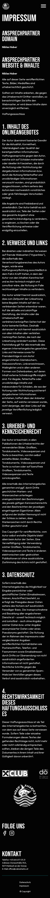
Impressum (24, 886)
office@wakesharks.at (18, 869)
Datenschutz (25, 882)
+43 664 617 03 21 (17, 859)
